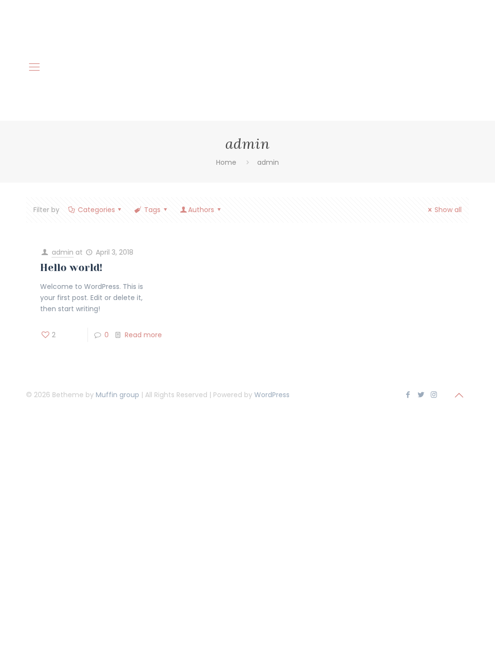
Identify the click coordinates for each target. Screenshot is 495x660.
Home (226, 162)
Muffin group (117, 395)
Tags (152, 210)
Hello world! (71, 267)
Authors (201, 210)
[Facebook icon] (408, 394)
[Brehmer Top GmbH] (247, 27)
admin (62, 252)
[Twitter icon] (421, 394)
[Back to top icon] (459, 395)
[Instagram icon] (434, 394)
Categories (96, 210)
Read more (143, 335)
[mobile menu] (34, 67)
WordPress (272, 395)
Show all (448, 210)
